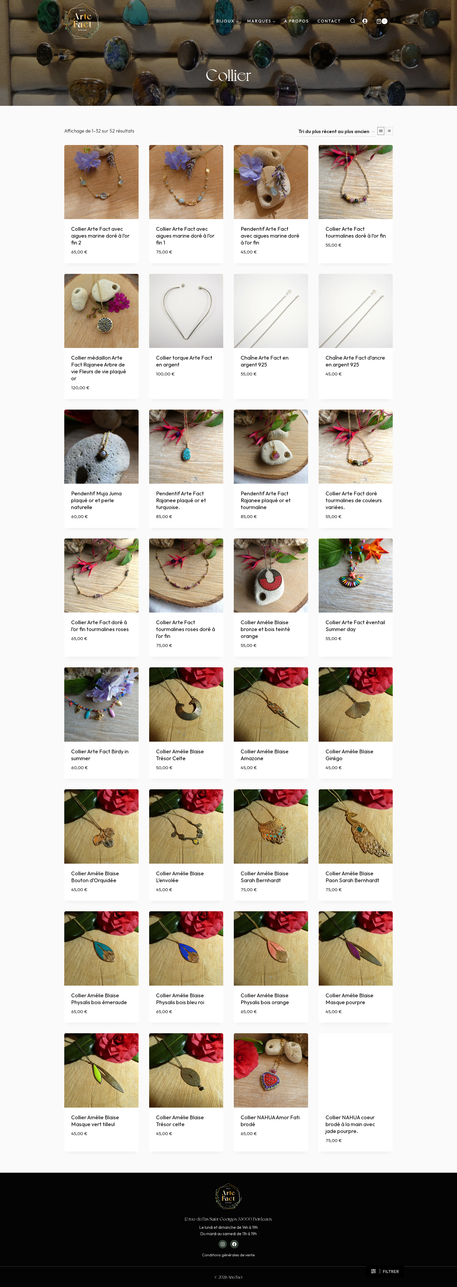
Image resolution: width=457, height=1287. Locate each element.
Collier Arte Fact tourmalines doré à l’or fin (356, 232)
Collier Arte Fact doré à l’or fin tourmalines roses (100, 625)
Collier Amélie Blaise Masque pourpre (349, 998)
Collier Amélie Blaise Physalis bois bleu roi (180, 998)
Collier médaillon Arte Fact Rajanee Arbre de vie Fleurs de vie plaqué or (98, 368)
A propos (296, 21)
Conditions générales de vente (228, 1255)
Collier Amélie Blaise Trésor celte (180, 1120)
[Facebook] (234, 1244)
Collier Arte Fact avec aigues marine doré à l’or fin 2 (100, 235)
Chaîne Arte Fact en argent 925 (265, 361)
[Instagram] (222, 1244)
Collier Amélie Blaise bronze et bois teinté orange (265, 629)
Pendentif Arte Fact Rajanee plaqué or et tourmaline (266, 500)
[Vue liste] (389, 131)
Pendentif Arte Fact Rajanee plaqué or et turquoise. (181, 500)
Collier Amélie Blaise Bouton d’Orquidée (95, 876)
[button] (385, 1271)
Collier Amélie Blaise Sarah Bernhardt (265, 876)
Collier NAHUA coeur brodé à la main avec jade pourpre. (350, 1124)
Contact (329, 21)
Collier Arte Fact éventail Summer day (355, 625)
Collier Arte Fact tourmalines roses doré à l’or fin (185, 629)
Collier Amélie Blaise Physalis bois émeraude (99, 998)
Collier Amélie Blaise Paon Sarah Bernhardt (352, 876)
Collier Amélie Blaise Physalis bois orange (265, 998)
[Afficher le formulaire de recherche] (353, 21)
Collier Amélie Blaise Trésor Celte (180, 755)
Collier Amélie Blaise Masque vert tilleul (95, 1120)
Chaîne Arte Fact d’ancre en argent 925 (355, 361)
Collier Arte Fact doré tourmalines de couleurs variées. (354, 500)
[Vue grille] (380, 131)
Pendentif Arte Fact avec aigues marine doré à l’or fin (270, 235)
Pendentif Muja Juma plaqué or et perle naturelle (96, 500)
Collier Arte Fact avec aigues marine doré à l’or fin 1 (185, 235)
